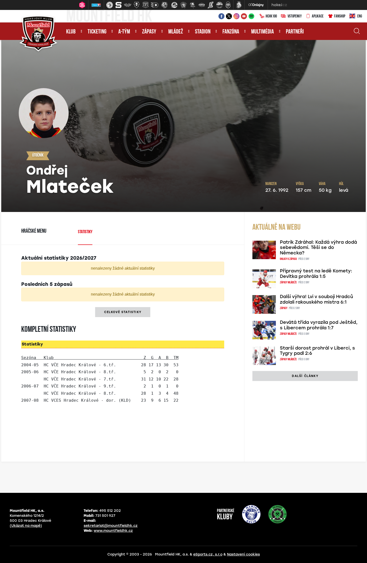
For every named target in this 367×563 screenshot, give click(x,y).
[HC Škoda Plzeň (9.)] (183, 5)
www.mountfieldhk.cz (113, 531)
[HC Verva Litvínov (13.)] (219, 5)
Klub (71, 32)
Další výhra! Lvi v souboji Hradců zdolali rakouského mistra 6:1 (316, 299)
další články (305, 376)
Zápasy (149, 32)
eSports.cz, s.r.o (207, 554)
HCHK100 (271, 16)
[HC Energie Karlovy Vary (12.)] (210, 5)
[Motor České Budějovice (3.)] (127, 5)
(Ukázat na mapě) (26, 526)
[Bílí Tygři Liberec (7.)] (164, 5)
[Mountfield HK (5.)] (145, 5)
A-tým (124, 32)
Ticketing (97, 32)
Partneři (295, 32)
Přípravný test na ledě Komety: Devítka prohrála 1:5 (316, 273)
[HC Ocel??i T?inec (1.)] (109, 5)
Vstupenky (295, 16)
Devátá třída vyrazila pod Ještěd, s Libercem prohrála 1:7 (319, 325)
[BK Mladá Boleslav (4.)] (136, 5)
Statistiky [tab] (85, 232)
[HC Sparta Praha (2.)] (118, 5)
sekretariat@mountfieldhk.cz (111, 526)
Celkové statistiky (122, 312)
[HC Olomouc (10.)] (192, 5)
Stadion (202, 32)
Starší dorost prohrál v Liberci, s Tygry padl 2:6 (317, 350)
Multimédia (262, 32)
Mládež (175, 32)
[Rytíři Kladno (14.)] (228, 5)
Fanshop (339, 16)
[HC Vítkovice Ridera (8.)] (174, 5)
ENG (359, 16)
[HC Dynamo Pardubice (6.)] (154, 5)
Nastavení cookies (243, 554)
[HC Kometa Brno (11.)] (201, 5)
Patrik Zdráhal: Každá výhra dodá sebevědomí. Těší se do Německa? (318, 247)
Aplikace (318, 16)
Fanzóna (230, 32)
